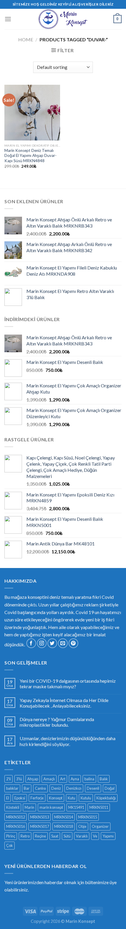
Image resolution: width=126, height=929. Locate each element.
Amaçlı (49, 779)
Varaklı (82, 836)
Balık (104, 779)
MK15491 (76, 807)
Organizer (100, 826)
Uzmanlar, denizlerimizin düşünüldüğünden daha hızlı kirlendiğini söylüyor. (67, 741)
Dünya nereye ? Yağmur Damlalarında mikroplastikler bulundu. (57, 722)
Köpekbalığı (106, 798)
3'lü (19, 779)
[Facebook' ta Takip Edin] (31, 643)
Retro (25, 836)
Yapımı (108, 836)
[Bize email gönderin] (63, 643)
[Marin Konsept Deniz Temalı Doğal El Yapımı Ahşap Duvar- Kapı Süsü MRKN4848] (32, 112)
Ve (95, 836)
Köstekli (12, 807)
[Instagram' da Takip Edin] (42, 643)
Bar (27, 788)
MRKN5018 (63, 826)
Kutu (71, 798)
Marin (29, 807)
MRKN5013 (39, 817)
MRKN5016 (15, 826)
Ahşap (32, 779)
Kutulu (86, 798)
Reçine (40, 836)
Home (25, 39)
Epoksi (19, 798)
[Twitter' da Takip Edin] (52, 643)
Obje (82, 826)
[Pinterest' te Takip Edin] (73, 643)
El (7, 798)
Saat (54, 836)
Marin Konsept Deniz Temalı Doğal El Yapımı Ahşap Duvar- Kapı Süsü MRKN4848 (30, 155)
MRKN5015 (87, 817)
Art (62, 779)
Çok (9, 845)
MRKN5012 (15, 817)
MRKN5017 (39, 826)
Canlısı (40, 788)
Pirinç (10, 836)
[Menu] (7, 19)
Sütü (67, 836)
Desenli (93, 788)
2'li (8, 779)
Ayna (75, 779)
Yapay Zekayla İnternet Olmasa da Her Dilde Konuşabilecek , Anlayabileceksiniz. (64, 702)
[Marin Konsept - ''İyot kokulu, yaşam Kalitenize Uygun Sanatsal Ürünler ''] (63, 19)
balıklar (12, 788)
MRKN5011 (98, 807)
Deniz (56, 788)
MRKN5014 (63, 817)
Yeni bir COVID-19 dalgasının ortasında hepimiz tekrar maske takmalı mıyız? (68, 683)
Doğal (110, 788)
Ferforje (37, 798)
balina (89, 779)
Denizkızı (73, 788)
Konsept (55, 798)
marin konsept (51, 807)
